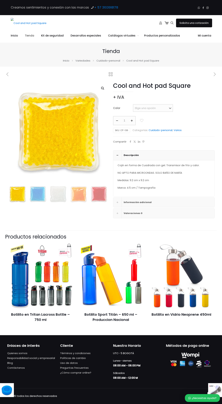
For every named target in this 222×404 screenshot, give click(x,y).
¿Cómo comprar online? (75, 372)
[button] (102, 88)
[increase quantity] (132, 120)
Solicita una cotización (194, 23)
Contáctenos (16, 368)
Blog (10, 363)
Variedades (82, 60)
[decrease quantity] (117, 120)
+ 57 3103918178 (106, 7)
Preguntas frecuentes (74, 368)
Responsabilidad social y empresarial (31, 358)
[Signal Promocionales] (28, 23)
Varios (178, 130)
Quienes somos (17, 353)
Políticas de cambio (73, 358)
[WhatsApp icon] (199, 8)
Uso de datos (69, 363)
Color (116, 108)
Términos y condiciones (75, 353)
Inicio (66, 60)
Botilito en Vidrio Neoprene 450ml (181, 314)
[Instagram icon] (207, 8)
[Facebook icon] (203, 8)
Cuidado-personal (108, 60)
